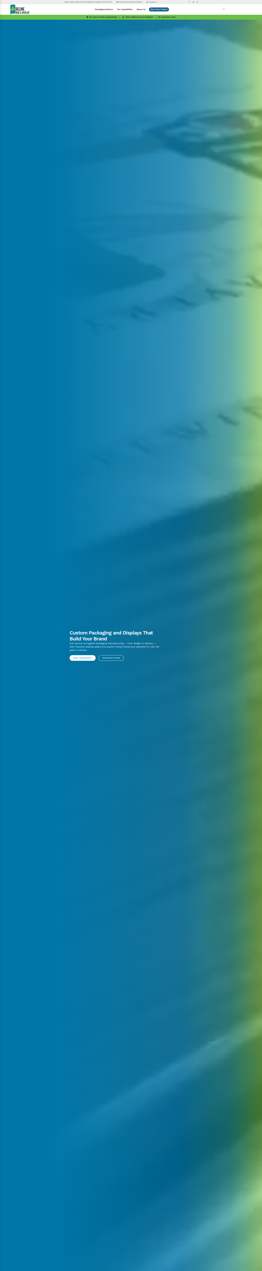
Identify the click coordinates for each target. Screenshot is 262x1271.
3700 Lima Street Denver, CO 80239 (130, 2)
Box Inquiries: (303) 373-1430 (76, 2)
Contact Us (152, 2)
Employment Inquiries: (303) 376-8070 (99, 2)
